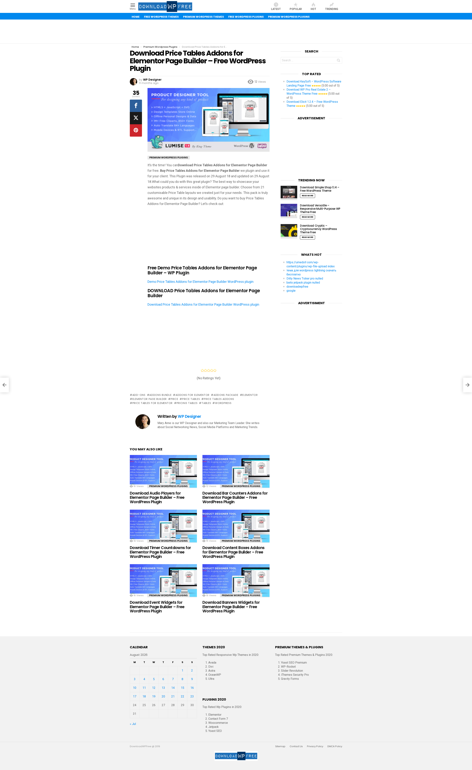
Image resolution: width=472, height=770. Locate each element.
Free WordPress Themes (161, 17)
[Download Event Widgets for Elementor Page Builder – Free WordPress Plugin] (163, 584)
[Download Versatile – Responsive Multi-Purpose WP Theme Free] (289, 211)
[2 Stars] (205, 370)
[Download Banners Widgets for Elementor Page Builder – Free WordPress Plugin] (236, 584)
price (174, 399)
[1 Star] (202, 370)
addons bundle (160, 395)
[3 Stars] (208, 370)
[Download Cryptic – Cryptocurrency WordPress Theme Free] (289, 231)
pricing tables (187, 403)
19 (153, 696)
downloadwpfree (297, 286)
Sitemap (280, 746)
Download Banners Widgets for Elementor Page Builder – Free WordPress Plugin (231, 607)
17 (134, 696)
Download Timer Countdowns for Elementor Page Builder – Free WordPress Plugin (160, 552)
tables (206, 403)
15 (182, 688)
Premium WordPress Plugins (289, 17)
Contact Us (296, 746)
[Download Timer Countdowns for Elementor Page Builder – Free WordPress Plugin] (163, 529)
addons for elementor (192, 395)
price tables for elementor (152, 403)
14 (173, 688)
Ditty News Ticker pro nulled (305, 278)
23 (192, 696)
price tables (191, 399)
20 (163, 696)
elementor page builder (149, 399)
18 (144, 696)
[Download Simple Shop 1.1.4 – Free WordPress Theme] (289, 193)
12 (153, 688)
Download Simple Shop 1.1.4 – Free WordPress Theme (319, 189)
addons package (226, 395)
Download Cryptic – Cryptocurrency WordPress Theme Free (318, 229)
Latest (276, 9)
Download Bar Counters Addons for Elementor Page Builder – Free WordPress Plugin (235, 497)
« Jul (133, 724)
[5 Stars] (214, 370)
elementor (250, 395)
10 (134, 688)
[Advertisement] (236, 31)
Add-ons (138, 395)
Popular (296, 9)
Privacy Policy (315, 746)
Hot (313, 9)
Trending (331, 9)
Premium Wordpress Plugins (168, 486)
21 (173, 696)
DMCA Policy (334, 746)
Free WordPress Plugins (246, 17)
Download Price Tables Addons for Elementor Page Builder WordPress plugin (203, 304)
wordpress (223, 403)
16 (192, 688)
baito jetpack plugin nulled (303, 282)
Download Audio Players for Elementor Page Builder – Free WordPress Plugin (157, 497)
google (291, 290)
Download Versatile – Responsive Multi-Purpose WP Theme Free (320, 208)
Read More (307, 195)
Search (338, 61)
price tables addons (219, 399)
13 (163, 688)
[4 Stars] (211, 370)
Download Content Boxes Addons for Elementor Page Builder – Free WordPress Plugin (233, 552)
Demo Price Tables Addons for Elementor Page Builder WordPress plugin (201, 282)
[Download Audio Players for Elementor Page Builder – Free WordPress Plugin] (163, 475)
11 (144, 688)
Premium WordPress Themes (203, 17)
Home (136, 17)
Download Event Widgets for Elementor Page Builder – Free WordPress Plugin (157, 607)
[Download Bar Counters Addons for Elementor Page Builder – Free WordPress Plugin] (236, 475)
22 (182, 696)
